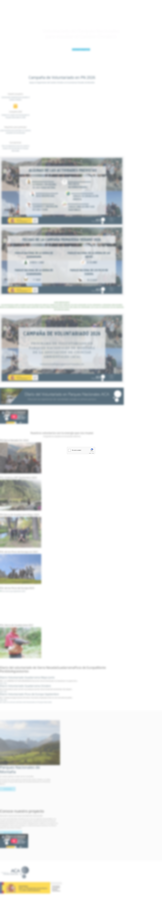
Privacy (90, 453)
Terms (93, 453)
